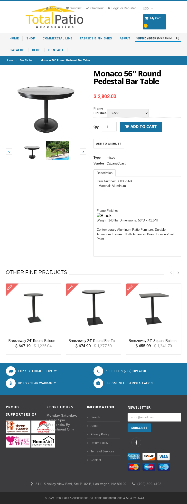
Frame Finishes (99, 111)
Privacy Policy (100, 434)
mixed (111, 157)
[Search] (177, 38)
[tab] (105, 172)
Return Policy (99, 443)
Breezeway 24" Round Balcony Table (33, 341)
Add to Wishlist (108, 143)
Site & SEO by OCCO (131, 498)
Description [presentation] (104, 173)
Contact (96, 460)
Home (9, 60)
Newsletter (139, 407)
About (94, 426)
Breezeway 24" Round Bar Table (94, 341)
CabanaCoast (116, 163)
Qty (96, 127)
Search (95, 417)
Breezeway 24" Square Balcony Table (154, 341)
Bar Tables (26, 60)
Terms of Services (102, 451)
